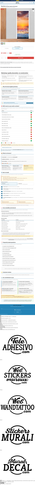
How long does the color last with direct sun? (9, 260)
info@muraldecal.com (3, 329)
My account (7, 329)
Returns (11, 323)
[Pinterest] (2, 483)
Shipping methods (2, 323)
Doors (7, 5)
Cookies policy (16, 327)
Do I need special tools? (6, 253)
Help (10, 329)
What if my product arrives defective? (8, 256)
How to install (16, 323)
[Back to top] (0, 484)
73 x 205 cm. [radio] (7, 48)
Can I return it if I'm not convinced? (8, 263)
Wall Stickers (4, 5)
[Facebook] (1, 483)
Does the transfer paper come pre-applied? (9, 258)
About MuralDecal (2, 325)
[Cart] (34, 2)
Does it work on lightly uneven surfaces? (8, 265)
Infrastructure (7, 325)
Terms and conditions (3, 327)
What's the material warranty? (7, 251)
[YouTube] (3, 483)
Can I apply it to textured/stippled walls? (8, 246)
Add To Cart (20, 57)
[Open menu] (2, 3)
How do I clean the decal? (6, 249)
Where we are (11, 325)
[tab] (2, 43)
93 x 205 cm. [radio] (17, 48)
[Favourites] (30, 2)
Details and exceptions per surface (7, 147)
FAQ (13, 323)
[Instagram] (0, 483)
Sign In (18, 312)
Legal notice (12, 327)
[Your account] (32, 2)
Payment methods (7, 323)
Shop (1, 323)
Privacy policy (8, 327)
